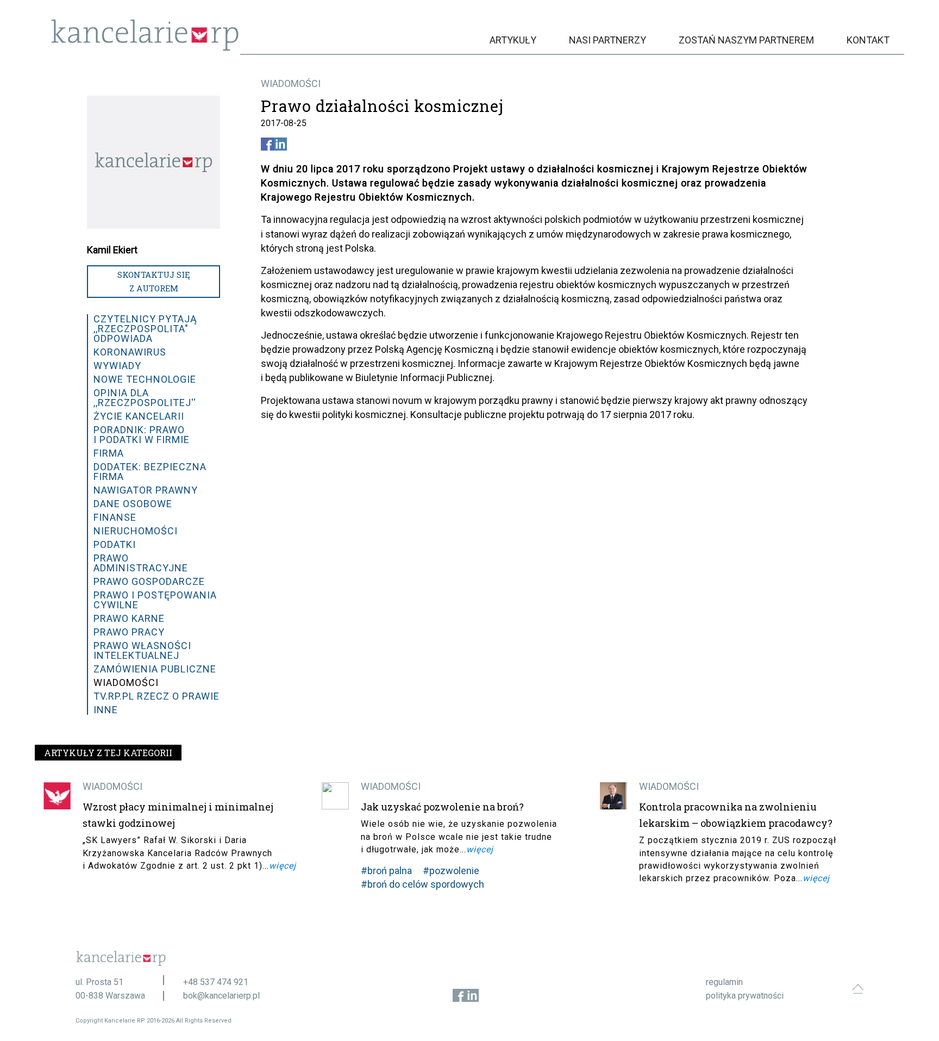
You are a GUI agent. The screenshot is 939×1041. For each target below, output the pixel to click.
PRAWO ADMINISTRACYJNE (140, 563)
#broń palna (386, 870)
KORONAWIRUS (129, 352)
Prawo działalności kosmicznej (382, 106)
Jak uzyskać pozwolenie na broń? (442, 806)
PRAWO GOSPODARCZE (149, 581)
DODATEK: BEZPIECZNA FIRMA (149, 471)
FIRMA (108, 453)
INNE (105, 709)
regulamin (724, 982)
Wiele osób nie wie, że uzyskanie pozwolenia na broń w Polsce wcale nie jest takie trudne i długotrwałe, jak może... (459, 836)
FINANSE (114, 517)
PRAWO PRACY (129, 632)
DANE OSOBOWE (132, 503)
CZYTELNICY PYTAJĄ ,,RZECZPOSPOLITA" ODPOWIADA (145, 328)
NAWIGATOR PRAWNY (145, 490)
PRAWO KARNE (129, 618)
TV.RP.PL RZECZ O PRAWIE (156, 696)
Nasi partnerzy (607, 40)
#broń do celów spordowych (422, 884)
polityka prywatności (745, 995)
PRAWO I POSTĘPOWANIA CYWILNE (155, 599)
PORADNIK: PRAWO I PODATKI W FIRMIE (141, 434)
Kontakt (868, 40)
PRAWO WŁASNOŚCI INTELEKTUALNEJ (142, 650)
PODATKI (114, 544)
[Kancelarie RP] (144, 48)
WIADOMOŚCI (291, 83)
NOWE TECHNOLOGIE (144, 379)
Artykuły (513, 40)
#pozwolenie (451, 870)
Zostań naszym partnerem (746, 40)
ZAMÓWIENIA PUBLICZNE (154, 669)
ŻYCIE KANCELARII (138, 416)
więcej (282, 866)
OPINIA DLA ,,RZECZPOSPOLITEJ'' (144, 397)
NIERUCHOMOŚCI (135, 531)
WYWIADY (117, 365)
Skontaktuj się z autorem (153, 281)
